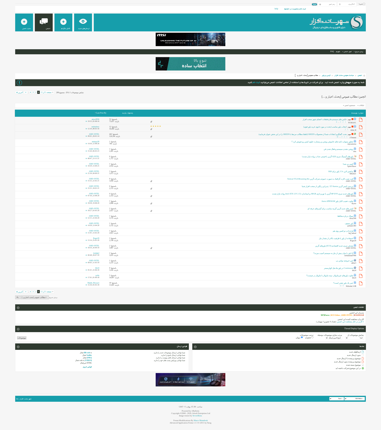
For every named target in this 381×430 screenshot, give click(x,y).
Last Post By (101, 113)
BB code (87, 353)
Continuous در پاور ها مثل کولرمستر (338, 268)
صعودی (308, 337)
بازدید (124, 113)
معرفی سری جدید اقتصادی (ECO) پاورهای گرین (334, 246)
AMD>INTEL (351, 159)
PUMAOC (352, 123)
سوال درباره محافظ (345, 216)
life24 (354, 270)
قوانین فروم (87, 367)
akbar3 (353, 263)
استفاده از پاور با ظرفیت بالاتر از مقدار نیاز (336, 238)
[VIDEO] (88, 360)
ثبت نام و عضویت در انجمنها (295, 9)
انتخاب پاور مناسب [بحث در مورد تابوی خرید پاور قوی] (325, 127)
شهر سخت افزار (25, 399)
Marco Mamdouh (201, 420)
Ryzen (354, 203)
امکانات (361, 105)
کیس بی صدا (348, 164)
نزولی (298, 337)
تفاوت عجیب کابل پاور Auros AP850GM (337, 201)
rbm (354, 151)
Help (276, 9)
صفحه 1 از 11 (46, 92)
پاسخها (130, 113)
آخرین (20, 92)
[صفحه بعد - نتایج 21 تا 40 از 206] (26, 92)
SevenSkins (197, 416)
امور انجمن (348, 52)
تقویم (338, 52)
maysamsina (352, 144)
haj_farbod (352, 233)
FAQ (332, 52)
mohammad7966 (350, 255)
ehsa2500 (352, 218)
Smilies (89, 355)
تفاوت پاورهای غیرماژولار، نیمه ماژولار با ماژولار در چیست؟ (329, 275)
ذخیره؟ (361, 4)
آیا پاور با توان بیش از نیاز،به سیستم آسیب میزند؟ (333, 253)
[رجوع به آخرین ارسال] (86, 121)
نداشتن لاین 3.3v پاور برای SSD (340, 171)
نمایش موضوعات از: (355, 335)
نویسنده (354, 113)
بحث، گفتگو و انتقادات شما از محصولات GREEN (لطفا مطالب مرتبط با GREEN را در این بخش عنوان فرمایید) (303, 134)
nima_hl (353, 130)
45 (337, 137)
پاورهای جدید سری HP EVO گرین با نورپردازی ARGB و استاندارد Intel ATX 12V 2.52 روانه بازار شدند (312, 194)
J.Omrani (353, 138)
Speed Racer (351, 166)
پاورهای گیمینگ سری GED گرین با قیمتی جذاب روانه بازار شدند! (327, 156)
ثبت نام (256, 82)
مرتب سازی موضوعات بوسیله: (329, 335)
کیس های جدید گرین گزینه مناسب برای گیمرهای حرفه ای (330, 208)
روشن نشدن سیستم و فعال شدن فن (338, 149)
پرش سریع (359, 52)
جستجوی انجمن (350, 105)
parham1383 (351, 226)
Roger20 (353, 241)
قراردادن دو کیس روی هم (343, 231)
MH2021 (353, 174)
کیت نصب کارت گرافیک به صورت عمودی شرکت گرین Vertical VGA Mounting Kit (320, 179)
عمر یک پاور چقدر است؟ (343, 283)
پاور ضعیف (349, 223)
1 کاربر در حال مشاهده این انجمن (350, 322)
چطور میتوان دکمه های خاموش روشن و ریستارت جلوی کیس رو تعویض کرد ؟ (322, 142)
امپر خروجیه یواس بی (344, 261)
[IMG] (89, 358)
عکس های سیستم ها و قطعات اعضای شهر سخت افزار (325, 119)
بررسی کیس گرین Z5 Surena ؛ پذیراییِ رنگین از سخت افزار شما (327, 186)
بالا (18, 297)
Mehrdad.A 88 (351, 286)
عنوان (361, 113)
